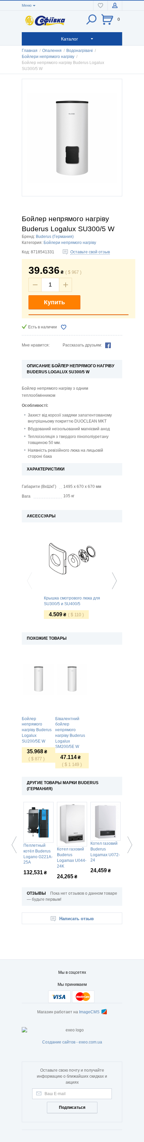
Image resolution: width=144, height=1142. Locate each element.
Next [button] (128, 844)
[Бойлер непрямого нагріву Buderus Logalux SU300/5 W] (72, 137)
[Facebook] (108, 345)
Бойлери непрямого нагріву (70, 242)
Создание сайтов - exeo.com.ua (72, 1042)
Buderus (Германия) (55, 236)
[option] (38, 708)
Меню (26, 5)
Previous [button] (16, 844)
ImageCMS (89, 1012)
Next (113, 580)
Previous (31, 580)
